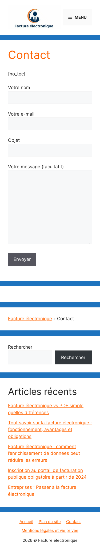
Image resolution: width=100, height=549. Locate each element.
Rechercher (20, 347)
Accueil (26, 521)
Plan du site (50, 521)
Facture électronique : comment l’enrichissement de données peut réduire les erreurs (44, 453)
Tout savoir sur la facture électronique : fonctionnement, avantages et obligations (50, 429)
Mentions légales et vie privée (50, 530)
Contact (73, 521)
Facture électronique (30, 318)
